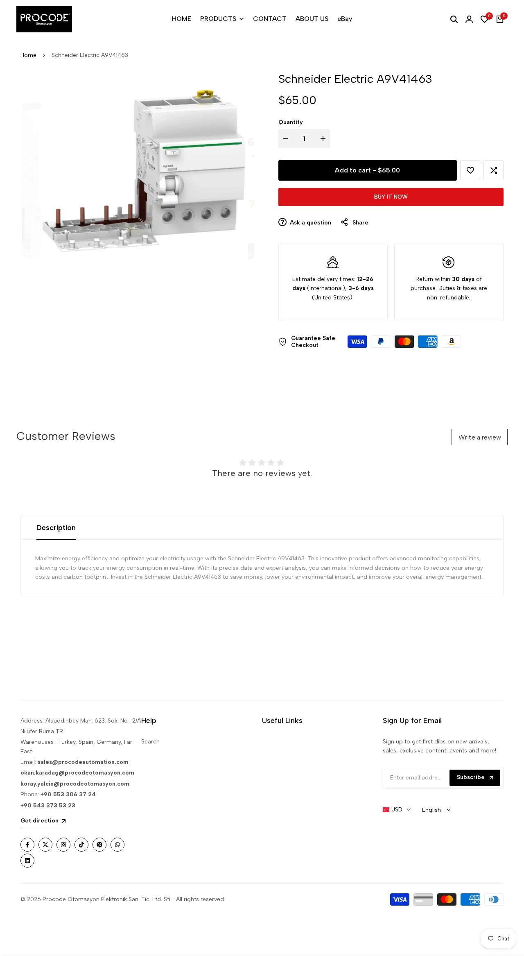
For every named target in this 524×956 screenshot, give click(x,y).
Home (28, 55)
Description (56, 527)
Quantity (290, 122)
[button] (470, 170)
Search (150, 741)
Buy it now (391, 196)
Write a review (479, 437)
